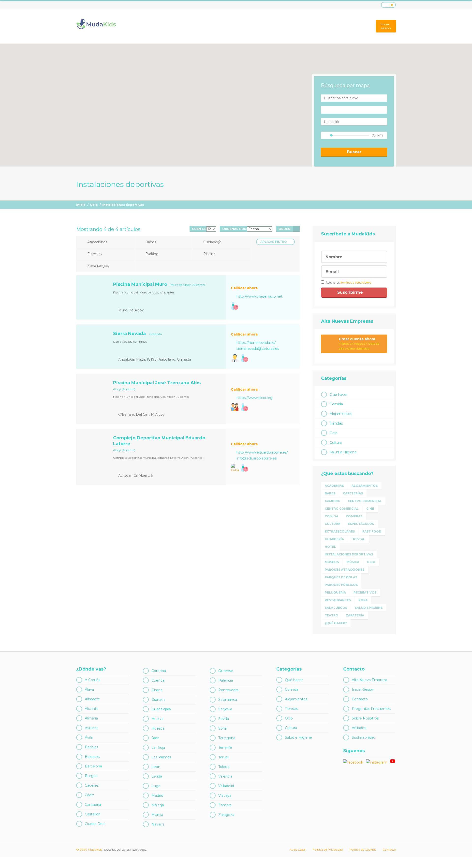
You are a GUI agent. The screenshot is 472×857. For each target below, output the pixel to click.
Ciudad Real (95, 824)
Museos (332, 562)
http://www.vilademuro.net (259, 296)
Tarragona (226, 738)
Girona (156, 690)
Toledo (224, 767)
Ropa (363, 600)
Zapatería (355, 615)
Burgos (91, 776)
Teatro (331, 615)
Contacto (360, 699)
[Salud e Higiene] (235, 358)
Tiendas (336, 423)
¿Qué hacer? (336, 623)
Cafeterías (353, 493)
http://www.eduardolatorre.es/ (262, 452)
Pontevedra (228, 690)
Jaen (155, 738)
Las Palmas (161, 757)
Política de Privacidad (327, 849)
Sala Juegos (336, 608)
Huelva (157, 719)
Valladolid (226, 786)
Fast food (371, 531)
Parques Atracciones (344, 569)
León (155, 767)
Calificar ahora (244, 288)
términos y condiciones (355, 282)
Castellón (93, 814)
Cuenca (157, 680)
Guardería (334, 539)
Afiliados (359, 728)
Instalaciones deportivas (349, 554)
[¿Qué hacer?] (235, 407)
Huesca (157, 728)
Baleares (92, 756)
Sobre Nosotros (365, 718)
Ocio (94, 205)
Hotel (330, 547)
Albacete (92, 699)
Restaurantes (338, 600)
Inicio (81, 205)
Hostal (358, 539)
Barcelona (93, 766)
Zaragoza (226, 814)
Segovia (225, 709)
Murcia (157, 814)
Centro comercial (365, 501)
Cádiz (89, 795)
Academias (334, 486)
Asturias (91, 728)
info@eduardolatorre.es (256, 458)
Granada (158, 699)
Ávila (89, 737)
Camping (332, 501)
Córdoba (158, 671)
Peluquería (335, 592)
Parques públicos (341, 585)
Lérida (156, 776)
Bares (330, 493)
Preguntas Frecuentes (371, 708)
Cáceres (92, 785)
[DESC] (296, 229)
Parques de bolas (341, 577)
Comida (336, 404)
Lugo (156, 786)
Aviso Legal (298, 849)
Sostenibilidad (363, 737)
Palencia (225, 680)
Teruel (223, 757)
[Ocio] (235, 306)
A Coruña (93, 680)
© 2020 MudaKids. (89, 849)
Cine (370, 508)
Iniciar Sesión (363, 689)
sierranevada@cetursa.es (257, 348)
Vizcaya (224, 795)
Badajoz (92, 747)
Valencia (225, 776)
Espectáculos (361, 524)
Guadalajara (161, 709)
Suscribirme (350, 292)
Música (352, 562)
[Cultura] (235, 468)
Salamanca (227, 699)
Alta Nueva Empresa (369, 680)
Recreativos (365, 592)
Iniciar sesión (386, 26)
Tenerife (225, 747)
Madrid (157, 795)
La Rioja (158, 747)
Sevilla (223, 719)
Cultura (336, 442)
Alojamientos (341, 414)
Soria (222, 728)
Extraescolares (340, 531)
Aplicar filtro (273, 242)
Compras (354, 516)
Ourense (225, 671)
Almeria (91, 718)
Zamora (225, 805)
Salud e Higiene (343, 452)
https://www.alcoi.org (254, 398)
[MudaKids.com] (96, 24)
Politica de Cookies (363, 849)
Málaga (157, 805)
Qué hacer (339, 394)
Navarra (157, 824)
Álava (89, 689)
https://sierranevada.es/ (256, 342)
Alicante (92, 708)
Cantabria (93, 804)
